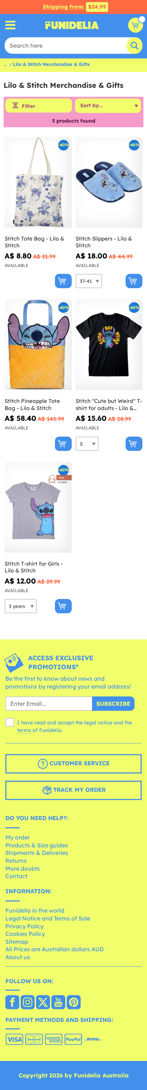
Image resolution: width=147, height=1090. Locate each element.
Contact (16, 876)
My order (17, 837)
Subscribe (113, 703)
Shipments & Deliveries (36, 852)
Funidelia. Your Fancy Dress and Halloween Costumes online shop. (72, 25)
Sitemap (16, 941)
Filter (28, 106)
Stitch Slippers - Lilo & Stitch (104, 242)
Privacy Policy (24, 926)
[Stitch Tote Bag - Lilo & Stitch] (38, 182)
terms (24, 730)
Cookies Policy (25, 933)
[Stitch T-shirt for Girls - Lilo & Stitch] (38, 507)
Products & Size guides (36, 845)
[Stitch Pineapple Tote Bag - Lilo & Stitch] (38, 344)
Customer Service (79, 763)
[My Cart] (135, 25)
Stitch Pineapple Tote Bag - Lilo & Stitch (32, 404)
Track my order (78, 789)
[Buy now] (63, 281)
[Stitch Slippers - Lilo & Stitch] (109, 182)
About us (17, 957)
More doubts (22, 868)
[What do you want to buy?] (10, 25)
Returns (16, 860)
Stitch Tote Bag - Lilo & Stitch (34, 242)
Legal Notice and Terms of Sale (47, 918)
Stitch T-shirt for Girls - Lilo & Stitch (34, 567)
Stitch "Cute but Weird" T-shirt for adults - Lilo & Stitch (109, 404)
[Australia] (12, 1003)
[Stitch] (109, 344)
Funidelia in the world (34, 910)
